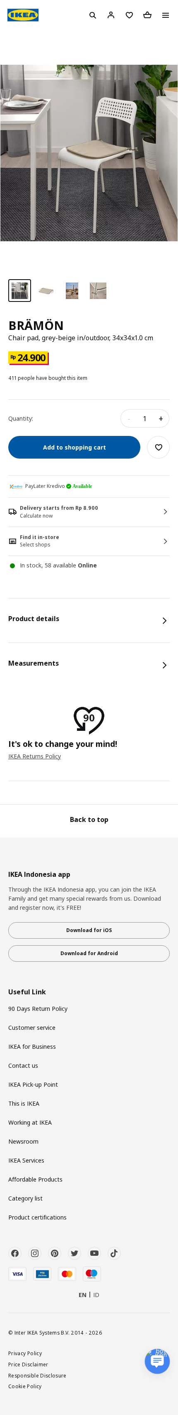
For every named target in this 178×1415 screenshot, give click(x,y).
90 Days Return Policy (37, 1008)
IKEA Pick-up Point (33, 1084)
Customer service (31, 1027)
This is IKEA (23, 1103)
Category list (25, 1198)
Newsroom (23, 1141)
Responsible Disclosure (37, 1375)
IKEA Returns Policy (34, 756)
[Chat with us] (157, 1361)
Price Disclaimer (28, 1364)
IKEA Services (26, 1160)
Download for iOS (89, 930)
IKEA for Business (32, 1046)
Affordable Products (35, 1179)
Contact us (23, 1065)
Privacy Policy (25, 1353)
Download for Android (89, 953)
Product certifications (37, 1217)
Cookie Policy (25, 1386)
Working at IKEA (30, 1122)
